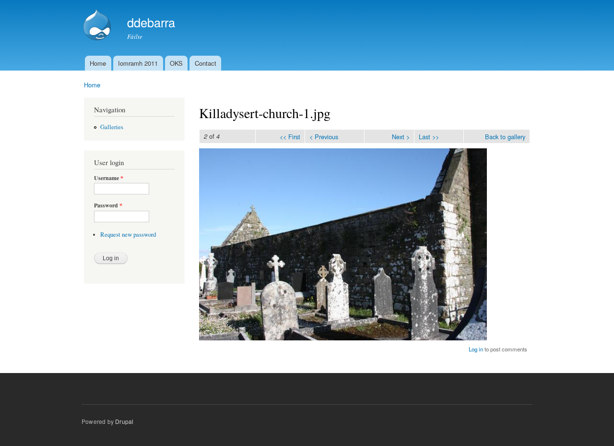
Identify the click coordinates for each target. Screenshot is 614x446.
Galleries (111, 127)
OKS (176, 63)
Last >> (429, 136)
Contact (205, 63)
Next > (401, 136)
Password (108, 205)
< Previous (323, 136)
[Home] (98, 26)
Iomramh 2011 (138, 63)
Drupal (124, 421)
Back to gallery (505, 136)
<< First (290, 136)
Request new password (128, 234)
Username (108, 178)
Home (98, 63)
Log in (476, 349)
